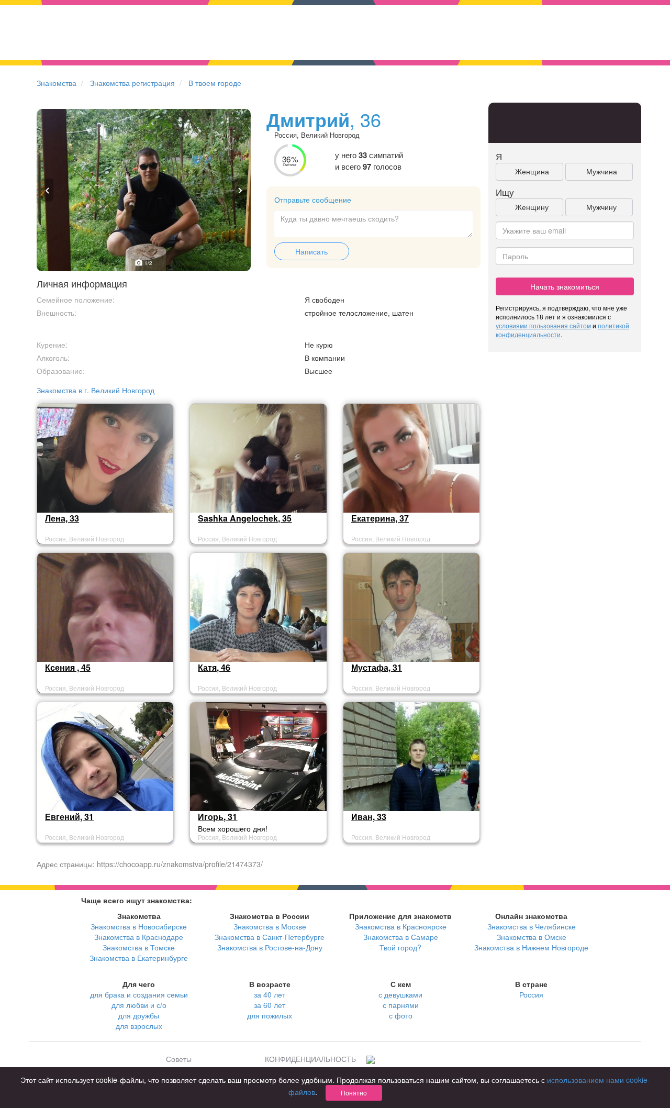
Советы (179, 1059)
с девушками (400, 994)
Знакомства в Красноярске (400, 926)
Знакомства (56, 82)
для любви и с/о (138, 1005)
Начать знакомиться (564, 286)
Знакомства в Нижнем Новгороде (531, 947)
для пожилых (269, 1015)
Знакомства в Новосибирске (139, 926)
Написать (311, 251)
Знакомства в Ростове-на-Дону (269, 947)
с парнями (401, 1005)
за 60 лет (269, 1005)
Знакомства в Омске (531, 937)
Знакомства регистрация (132, 82)
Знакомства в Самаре (400, 937)
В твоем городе (214, 82)
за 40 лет (269, 994)
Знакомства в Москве (269, 926)
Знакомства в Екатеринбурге (139, 957)
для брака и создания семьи (139, 994)
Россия (531, 994)
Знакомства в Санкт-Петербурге (270, 937)
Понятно (354, 1092)
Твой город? (400, 947)
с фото (400, 1015)
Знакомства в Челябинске (531, 926)
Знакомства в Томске (139, 947)
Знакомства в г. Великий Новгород (95, 390)
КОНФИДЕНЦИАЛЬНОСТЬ (310, 1059)
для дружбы (138, 1015)
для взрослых (139, 1026)
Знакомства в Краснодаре (138, 937)
